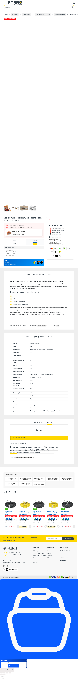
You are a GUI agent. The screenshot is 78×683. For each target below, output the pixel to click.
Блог (48, 551)
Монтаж (35, 560)
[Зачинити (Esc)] (1, 672)
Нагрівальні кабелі (60, 14)
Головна (6, 14)
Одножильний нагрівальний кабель (11, 484)
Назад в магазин (13, 665)
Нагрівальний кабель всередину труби (52, 479)
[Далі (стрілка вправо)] (4, 674)
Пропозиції (10, 670)
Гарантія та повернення (39, 555)
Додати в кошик (17, 526)
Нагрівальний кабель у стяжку (39, 479)
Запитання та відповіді (39, 557)
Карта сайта (50, 560)
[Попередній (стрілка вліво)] (1, 674)
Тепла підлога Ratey (39, 484)
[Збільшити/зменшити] (10, 672)
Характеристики (38, 274)
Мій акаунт (36, 551)
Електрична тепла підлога (43, 14)
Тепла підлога (26, 14)
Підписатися (68, 538)
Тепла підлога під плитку (11, 479)
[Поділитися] (4, 672)
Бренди (49, 553)
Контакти (35, 562)
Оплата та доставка (38, 553)
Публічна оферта (51, 557)
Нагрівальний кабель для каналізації (66, 479)
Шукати (72, 7)
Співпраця (49, 555)
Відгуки (49, 274)
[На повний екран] (7, 672)
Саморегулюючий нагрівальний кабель (25, 484)
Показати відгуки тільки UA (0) (18, 443)
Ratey (14, 243)
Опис (28, 274)
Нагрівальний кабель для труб (25, 479)
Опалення (15, 14)
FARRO (6, 577)
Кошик (3, 670)
